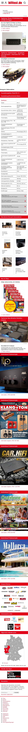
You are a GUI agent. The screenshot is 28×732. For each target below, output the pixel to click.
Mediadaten (6, 715)
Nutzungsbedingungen (8, 722)
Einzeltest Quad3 (4, 270)
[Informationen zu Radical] (4, 607)
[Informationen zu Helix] (21, 596)
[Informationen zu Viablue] (24, 607)
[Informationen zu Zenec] (17, 610)
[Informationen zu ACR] (4, 588)
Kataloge (5, 707)
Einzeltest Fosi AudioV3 (4, 233)
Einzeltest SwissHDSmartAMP (18, 233)
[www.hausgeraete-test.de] (14, 622)
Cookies (5, 719)
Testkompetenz (6, 701)
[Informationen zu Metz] (23, 599)
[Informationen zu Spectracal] (11, 607)
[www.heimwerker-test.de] (21, 622)
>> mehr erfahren (5, 315)
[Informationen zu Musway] (7, 603)
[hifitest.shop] (17, 629)
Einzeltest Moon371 (4, 252)
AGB (4, 716)
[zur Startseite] (15, 3)
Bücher (4, 699)
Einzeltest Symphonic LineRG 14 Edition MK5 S (20, 271)
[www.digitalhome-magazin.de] (7, 622)
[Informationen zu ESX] (17, 592)
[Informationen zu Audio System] (9, 588)
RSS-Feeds (5, 708)
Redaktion (5, 702)
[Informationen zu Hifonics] (5, 599)
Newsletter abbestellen (7, 694)
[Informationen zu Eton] (23, 592)
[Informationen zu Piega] (21, 603)
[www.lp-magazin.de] (10, 629)
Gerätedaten (6, 704)
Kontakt (5, 721)
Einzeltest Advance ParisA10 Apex (19, 252)
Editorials (5, 711)
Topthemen (5, 709)
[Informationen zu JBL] (10, 599)
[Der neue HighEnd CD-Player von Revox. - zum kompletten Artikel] (14, 41)
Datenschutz (6, 718)
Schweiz (6, 663)
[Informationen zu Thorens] (18, 606)
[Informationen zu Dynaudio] (4, 591)
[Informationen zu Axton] (16, 588)
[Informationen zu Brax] (23, 588)
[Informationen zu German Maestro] (7, 596)
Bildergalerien (6, 705)
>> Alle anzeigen (5, 30)
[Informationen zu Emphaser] (11, 592)
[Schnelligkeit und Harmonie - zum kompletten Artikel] (14, 77)
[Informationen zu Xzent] (10, 610)
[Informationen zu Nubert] (14, 603)
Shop (4, 698)
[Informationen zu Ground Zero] (14, 596)
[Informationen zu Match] (16, 598)
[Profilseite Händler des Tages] (14, 675)
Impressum (5, 713)
